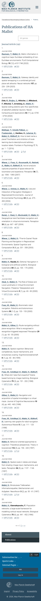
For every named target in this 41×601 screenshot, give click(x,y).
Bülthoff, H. (15, 136)
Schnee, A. (15, 189)
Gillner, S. (14, 325)
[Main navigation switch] (37, 7)
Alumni (8, 535)
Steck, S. (13, 215)
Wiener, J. (6, 163)
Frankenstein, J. (8, 133)
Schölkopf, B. (15, 372)
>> (24, 526)
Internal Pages (9, 565)
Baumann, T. (7, 54)
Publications (10, 540)
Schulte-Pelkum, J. (20, 130)
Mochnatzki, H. (24, 215)
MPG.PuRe (8, 66)
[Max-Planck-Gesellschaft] (10, 585)
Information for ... (11, 557)
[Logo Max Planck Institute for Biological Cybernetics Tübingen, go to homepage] (16, 6)
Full (24, 152)
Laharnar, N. (31, 133)
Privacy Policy (18, 591)
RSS (20, 569)
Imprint (7, 591)
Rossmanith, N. (25, 163)
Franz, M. (5, 305)
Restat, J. (5, 215)
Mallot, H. (16, 54)
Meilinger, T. (7, 130)
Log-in (20, 575)
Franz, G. (14, 163)
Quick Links (8, 561)
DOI (17, 66)
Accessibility (32, 591)
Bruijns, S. (13, 101)
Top (36, 555)
